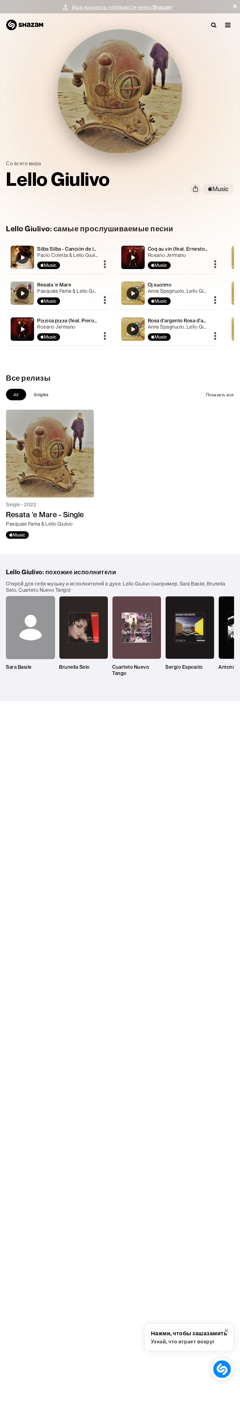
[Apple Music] (17, 535)
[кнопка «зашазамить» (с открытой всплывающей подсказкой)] (222, 1369)
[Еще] (105, 264)
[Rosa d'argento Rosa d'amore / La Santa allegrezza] (168, 329)
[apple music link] (218, 189)
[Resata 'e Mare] (57, 293)
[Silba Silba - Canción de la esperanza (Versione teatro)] (57, 257)
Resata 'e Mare (54, 285)
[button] (235, 6)
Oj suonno (160, 285)
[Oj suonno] (168, 293)
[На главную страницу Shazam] (24, 25)
